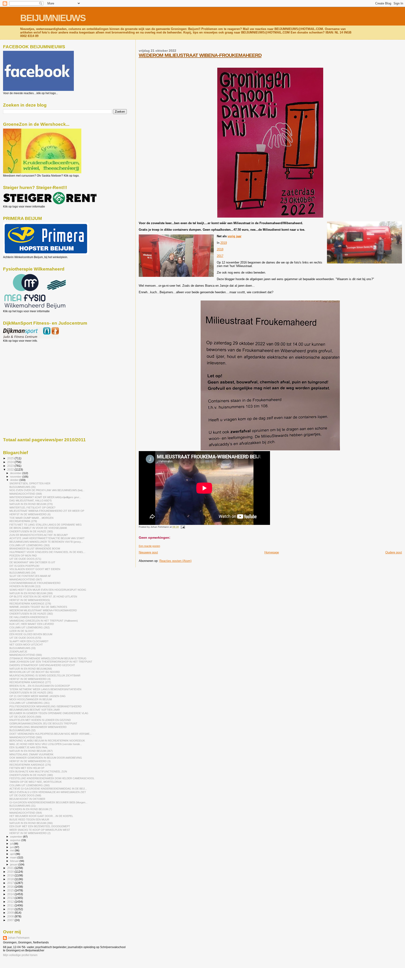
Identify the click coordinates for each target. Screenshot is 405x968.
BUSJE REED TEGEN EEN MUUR (29, 819)
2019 (223, 243)
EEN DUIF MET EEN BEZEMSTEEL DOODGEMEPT (39, 826)
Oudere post (393, 552)
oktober (14, 479)
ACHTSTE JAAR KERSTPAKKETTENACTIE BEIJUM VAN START (47, 538)
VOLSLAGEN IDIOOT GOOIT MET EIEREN (34, 569)
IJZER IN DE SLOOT (21, 631)
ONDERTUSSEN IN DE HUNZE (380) (31, 775)
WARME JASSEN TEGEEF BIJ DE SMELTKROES (38, 606)
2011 (11, 905)
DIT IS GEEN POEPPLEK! (24, 565)
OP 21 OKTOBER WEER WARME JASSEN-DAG (37, 696)
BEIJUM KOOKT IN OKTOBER (27, 798)
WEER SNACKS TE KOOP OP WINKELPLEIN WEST (39, 829)
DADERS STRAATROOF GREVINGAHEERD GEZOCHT (42, 665)
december (16, 473)
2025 (11, 458)
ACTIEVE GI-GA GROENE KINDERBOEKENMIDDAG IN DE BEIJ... (48, 788)
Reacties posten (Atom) (175, 561)
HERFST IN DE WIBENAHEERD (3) (30, 761)
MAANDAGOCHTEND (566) (25, 654)
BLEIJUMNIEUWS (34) (22, 572)
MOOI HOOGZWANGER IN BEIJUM (30, 699)
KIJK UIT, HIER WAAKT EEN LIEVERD (31, 624)
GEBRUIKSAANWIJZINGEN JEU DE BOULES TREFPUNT (43, 723)
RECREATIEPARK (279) (23, 521)
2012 (11, 901)
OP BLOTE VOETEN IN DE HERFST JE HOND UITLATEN (43, 596)
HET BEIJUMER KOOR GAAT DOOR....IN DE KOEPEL (41, 816)
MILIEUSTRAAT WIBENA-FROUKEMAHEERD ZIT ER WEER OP (46, 510)
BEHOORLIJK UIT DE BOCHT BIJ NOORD (34, 672)
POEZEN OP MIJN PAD (23, 555)
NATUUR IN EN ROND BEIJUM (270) (31, 504)
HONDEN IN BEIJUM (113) (25, 586)
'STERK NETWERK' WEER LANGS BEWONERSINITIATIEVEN (45, 689)
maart (13, 857)
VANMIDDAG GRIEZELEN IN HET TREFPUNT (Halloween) (43, 620)
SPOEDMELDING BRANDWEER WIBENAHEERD (38, 727)
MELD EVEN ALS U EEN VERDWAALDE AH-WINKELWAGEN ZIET (47, 792)
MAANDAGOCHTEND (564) (25, 812)
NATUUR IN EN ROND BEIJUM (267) (31, 750)
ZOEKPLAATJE (18, 651)
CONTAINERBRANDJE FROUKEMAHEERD (34, 583)
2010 (11, 909)
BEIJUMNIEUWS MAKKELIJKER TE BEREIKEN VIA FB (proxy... (46, 541)
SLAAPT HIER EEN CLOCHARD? (28, 641)
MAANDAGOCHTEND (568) (25, 493)
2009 (11, 912)
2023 (11, 465)
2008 (11, 916)
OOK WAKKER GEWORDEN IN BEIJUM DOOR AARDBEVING (45, 757)
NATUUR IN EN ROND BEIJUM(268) (30, 668)
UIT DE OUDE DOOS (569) (25, 716)
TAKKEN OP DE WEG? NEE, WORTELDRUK (35, 781)
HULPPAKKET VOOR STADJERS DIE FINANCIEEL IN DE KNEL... (47, 552)
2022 (11, 469)
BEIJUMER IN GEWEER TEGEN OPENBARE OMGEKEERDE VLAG (48, 713)
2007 (11, 920)
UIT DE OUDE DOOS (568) (25, 795)
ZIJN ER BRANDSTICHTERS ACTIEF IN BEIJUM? (38, 535)
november (16, 476)
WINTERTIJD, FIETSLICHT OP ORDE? (32, 507)
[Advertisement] (24, 367)
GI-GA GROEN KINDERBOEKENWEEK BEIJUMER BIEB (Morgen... (48, 802)
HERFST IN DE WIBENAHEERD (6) (30, 514)
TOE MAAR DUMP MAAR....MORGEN (31, 517)
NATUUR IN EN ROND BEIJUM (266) (31, 823)
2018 (220, 249)
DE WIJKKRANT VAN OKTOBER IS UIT (32, 562)
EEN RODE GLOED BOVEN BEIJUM (30, 634)
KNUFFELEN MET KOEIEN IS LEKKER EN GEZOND (40, 720)
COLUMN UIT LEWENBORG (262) (29, 627)
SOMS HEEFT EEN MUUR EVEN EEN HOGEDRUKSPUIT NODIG (47, 589)
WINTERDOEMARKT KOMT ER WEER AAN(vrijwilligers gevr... (45, 497)
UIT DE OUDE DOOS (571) (25, 558)
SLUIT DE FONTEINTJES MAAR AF (30, 576)
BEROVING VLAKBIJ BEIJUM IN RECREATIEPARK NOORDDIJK (47, 740)
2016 (11, 886)
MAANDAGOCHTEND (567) (25, 579)
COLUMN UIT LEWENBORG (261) (29, 702)
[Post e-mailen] (182, 527)
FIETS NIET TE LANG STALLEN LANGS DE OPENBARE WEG (45, 524)
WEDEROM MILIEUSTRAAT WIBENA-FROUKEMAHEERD (200, 55)
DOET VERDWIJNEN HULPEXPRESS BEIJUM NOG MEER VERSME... (50, 733)
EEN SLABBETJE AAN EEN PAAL (28, 747)
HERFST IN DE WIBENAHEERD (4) (30, 679)
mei (12, 850)
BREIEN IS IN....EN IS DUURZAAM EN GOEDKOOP (39, 685)
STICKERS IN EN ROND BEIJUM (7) (30, 809)
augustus (15, 840)
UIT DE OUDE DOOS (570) (25, 637)
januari (14, 864)
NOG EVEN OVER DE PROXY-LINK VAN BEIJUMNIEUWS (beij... (46, 490)
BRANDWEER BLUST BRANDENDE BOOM (34, 548)
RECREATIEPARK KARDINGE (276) (30, 764)
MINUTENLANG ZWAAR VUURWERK (31, 754)
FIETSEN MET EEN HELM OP (26, 768)
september (16, 836)
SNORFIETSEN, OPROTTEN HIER (29, 483)
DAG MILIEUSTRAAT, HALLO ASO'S (30, 500)
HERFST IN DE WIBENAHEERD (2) (30, 833)
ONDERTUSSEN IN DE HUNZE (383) (31, 531)
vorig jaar (234, 236)
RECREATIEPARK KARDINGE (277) (30, 682)
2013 (11, 897)
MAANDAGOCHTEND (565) (25, 737)
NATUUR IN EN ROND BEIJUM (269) (31, 593)
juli (12, 843)
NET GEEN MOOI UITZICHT (26, 644)
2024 (11, 462)
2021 (11, 867)
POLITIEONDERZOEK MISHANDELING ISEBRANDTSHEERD (45, 706)
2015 (11, 890)
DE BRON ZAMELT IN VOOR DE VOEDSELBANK (38, 528)
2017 (220, 256)
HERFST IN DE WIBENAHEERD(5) (29, 600)
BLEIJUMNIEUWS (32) (22, 730)
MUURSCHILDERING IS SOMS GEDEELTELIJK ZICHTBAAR (44, 675)
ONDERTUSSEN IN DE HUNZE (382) (31, 613)
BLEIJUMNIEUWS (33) (22, 648)
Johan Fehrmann (19, 937)
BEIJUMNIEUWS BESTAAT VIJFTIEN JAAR (34, 709)
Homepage (271, 552)
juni (12, 847)
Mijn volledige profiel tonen (20, 955)
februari (14, 861)
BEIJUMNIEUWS (53, 18)
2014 (11, 894)
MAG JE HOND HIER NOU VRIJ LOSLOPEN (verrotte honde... (45, 744)
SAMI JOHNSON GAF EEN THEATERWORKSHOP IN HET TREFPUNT (50, 661)
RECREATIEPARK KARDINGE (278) (30, 603)
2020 (11, 871)
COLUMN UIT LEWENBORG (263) (29, 545)
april (12, 854)
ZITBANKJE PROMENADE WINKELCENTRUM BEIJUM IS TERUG (47, 658)
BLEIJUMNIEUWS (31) (22, 805)
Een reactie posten (149, 546)
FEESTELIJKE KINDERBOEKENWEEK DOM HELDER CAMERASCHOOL (51, 778)
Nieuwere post (148, 552)
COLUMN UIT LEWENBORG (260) (29, 785)
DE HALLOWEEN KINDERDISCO (28, 617)
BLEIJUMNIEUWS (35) (22, 487)
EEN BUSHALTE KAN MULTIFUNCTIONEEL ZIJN (38, 771)
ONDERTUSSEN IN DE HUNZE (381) (31, 692)
